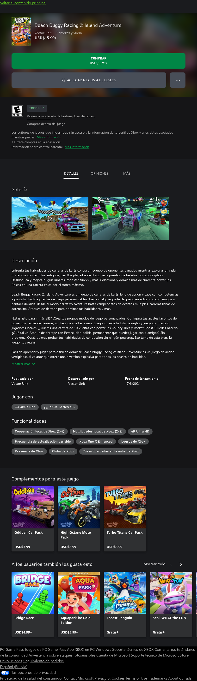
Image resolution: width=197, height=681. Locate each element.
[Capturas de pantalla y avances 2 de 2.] (130, 218)
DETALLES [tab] (71, 173)
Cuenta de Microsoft (113, 654)
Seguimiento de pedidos (43, 660)
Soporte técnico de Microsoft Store (160, 654)
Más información (49, 137)
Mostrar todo (154, 563)
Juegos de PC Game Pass (45, 649)
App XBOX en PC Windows (89, 649)
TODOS (34, 108)
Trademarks (157, 678)
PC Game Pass (12, 649)
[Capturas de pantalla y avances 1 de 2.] (50, 218)
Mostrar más (21, 363)
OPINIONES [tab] (99, 173)
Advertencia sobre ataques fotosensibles (62, 654)
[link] (33, 518)
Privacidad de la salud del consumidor (31, 678)
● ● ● (178, 80)
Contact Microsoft (78, 678)
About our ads (180, 678)
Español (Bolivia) (13, 666)
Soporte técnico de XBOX (133, 649)
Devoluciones (11, 660)
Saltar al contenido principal (23, 2)
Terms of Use (136, 678)
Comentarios (165, 649)
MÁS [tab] (126, 173)
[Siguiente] (180, 564)
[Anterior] (171, 564)
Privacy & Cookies (109, 678)
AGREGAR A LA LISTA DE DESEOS (91, 80)
